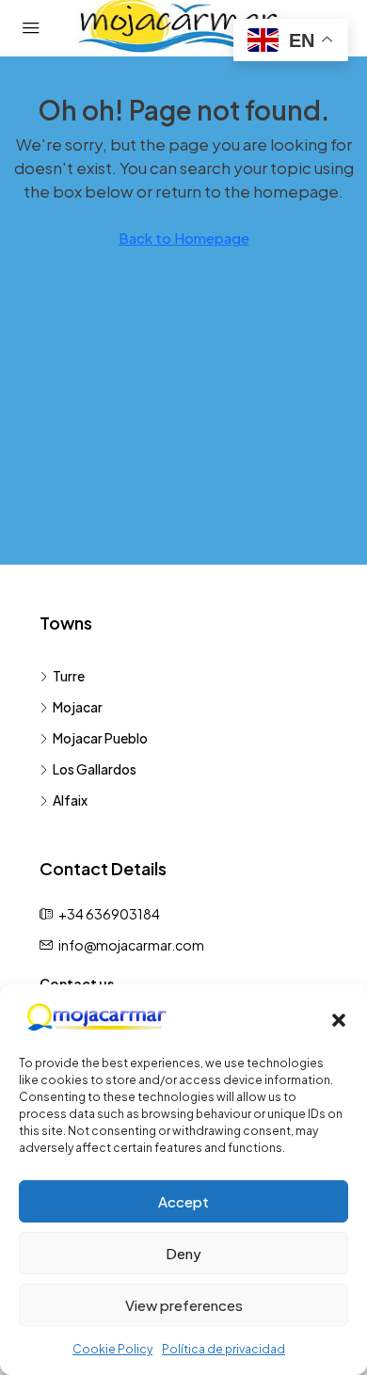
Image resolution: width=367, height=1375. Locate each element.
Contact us (77, 983)
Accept (183, 1201)
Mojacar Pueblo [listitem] (100, 737)
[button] (338, 1017)
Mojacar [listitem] (78, 706)
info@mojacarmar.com (131, 944)
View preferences (184, 1305)
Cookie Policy (112, 1349)
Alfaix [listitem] (70, 799)
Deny (183, 1253)
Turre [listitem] (69, 675)
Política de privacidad (223, 1349)
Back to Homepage (184, 238)
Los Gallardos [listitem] (94, 768)
